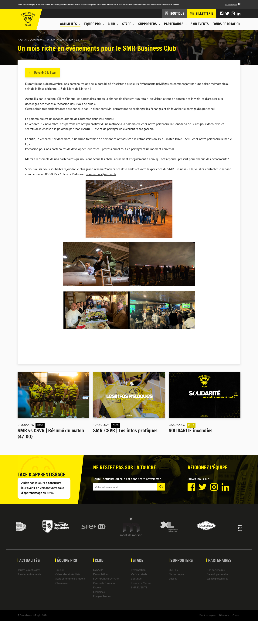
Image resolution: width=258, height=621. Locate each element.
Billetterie (224, 615)
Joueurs (59, 570)
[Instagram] (233, 13)
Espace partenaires (217, 578)
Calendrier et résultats (67, 574)
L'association (100, 574)
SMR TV (173, 570)
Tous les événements (29, 574)
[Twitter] (227, 13)
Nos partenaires (215, 570)
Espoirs (97, 587)
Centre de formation (104, 583)
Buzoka (173, 578)
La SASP (98, 570)
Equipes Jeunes (102, 596)
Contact (236, 615)
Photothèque (176, 574)
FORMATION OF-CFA (106, 578)
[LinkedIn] (238, 13)
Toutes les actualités (59, 40)
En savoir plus (231, 4)
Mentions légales (207, 615)
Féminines (99, 592)
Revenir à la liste (45, 72)
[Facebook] (221, 13)
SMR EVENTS (200, 23)
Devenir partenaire (217, 574)
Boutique (136, 578)
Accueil (22, 40)
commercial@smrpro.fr (101, 174)
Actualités (37, 40)
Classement (62, 583)
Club (79, 40)
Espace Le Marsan (141, 583)
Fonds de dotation (226, 23)
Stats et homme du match (70, 578)
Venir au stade (139, 574)
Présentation (138, 570)
